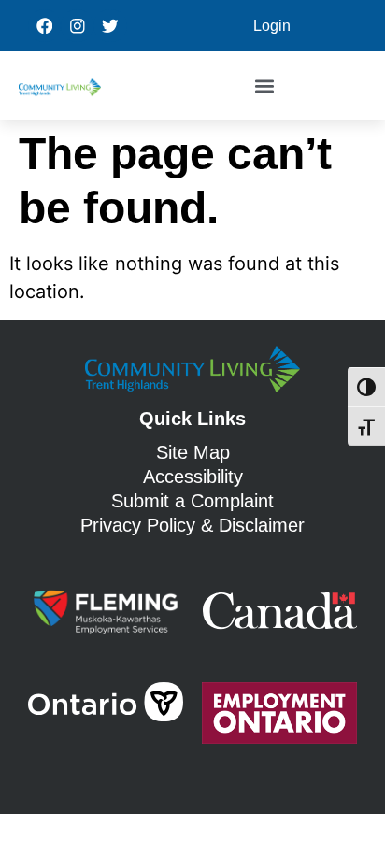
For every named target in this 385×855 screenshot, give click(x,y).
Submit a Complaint (192, 501)
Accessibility (193, 476)
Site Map (193, 452)
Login (272, 26)
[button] (264, 85)
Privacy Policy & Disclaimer (192, 525)
